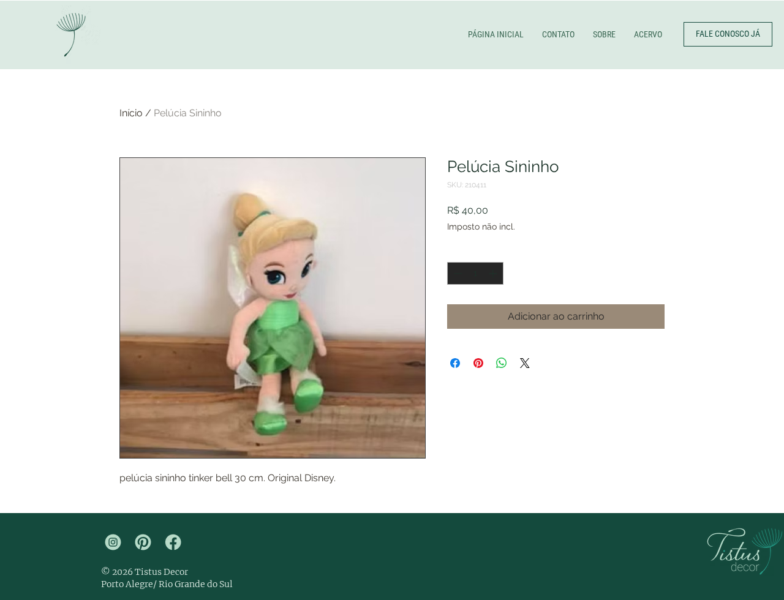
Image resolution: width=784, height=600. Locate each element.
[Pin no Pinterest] (478, 363)
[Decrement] (456, 273)
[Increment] (494, 273)
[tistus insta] (113, 542)
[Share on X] (525, 363)
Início (131, 113)
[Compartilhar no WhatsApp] (501, 363)
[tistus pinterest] (143, 542)
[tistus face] (173, 542)
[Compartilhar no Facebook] (455, 363)
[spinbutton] (475, 273)
